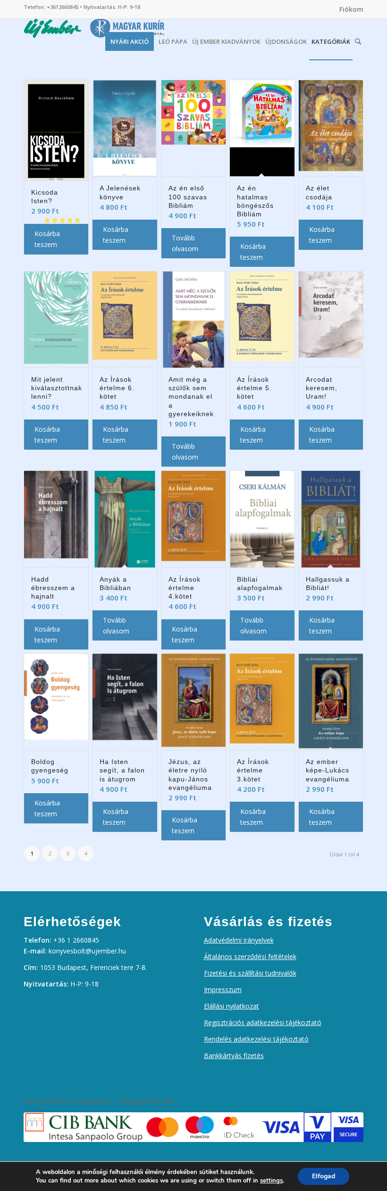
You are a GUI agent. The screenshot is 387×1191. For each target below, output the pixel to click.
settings (271, 1180)
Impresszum (223, 989)
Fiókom (351, 9)
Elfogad (323, 1176)
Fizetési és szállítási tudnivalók (250, 973)
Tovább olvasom (185, 243)
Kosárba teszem (47, 239)
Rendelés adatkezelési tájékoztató (256, 1039)
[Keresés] (358, 39)
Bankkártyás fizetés (234, 1055)
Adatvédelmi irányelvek (239, 940)
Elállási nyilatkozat (231, 1006)
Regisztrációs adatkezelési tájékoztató (262, 1022)
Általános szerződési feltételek (250, 956)
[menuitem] (349, 9)
